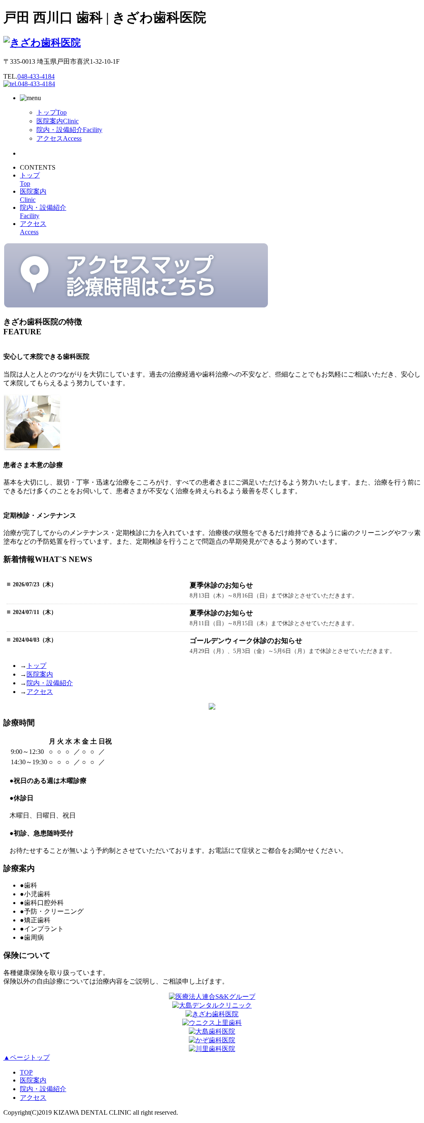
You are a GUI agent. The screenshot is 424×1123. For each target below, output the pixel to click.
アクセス (59, 138)
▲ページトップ (26, 1057)
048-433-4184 (36, 76)
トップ (51, 112)
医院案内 (57, 121)
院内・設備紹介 (69, 129)
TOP (26, 1072)
